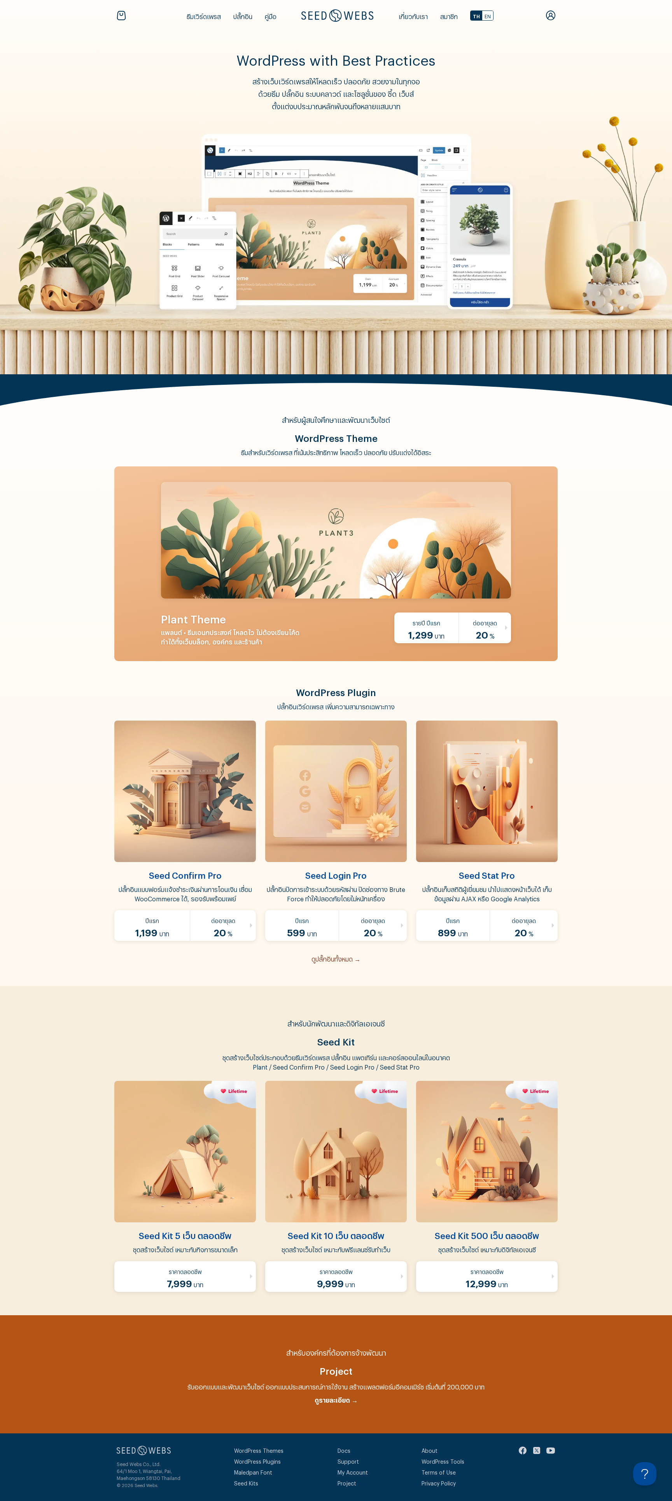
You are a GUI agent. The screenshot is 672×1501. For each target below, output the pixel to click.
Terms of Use (439, 1471)
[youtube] (550, 1450)
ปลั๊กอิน (242, 15)
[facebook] (522, 1450)
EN (488, 15)
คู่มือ (270, 15)
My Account (353, 1471)
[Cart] (123, 15)
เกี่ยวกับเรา (413, 15)
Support (348, 1460)
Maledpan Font (253, 1471)
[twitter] (536, 1450)
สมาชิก (449, 15)
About (430, 1449)
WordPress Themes (259, 1449)
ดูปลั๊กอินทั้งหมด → (336, 957)
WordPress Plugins (257, 1460)
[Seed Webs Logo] (337, 15)
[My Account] (550, 15)
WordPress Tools (443, 1460)
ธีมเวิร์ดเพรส (204, 15)
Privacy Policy (439, 1482)
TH (476, 15)
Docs (344, 1449)
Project (347, 1482)
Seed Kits (246, 1482)
